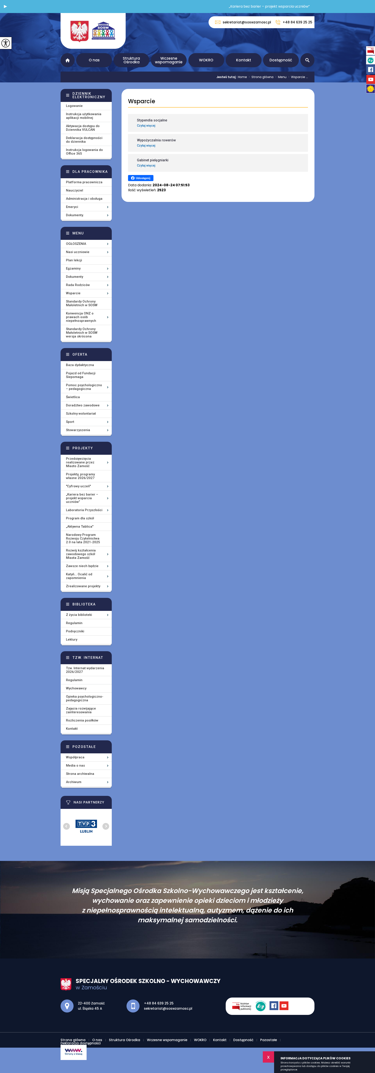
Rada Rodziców (78, 285)
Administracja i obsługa (84, 199)
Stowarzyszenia (78, 430)
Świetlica (73, 397)
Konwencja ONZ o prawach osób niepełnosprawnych (81, 317)
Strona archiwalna (80, 774)
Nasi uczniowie (77, 252)
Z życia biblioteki (79, 615)
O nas (94, 60)
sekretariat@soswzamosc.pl (247, 22)
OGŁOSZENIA (76, 244)
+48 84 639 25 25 (297, 22)
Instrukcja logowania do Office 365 (84, 151)
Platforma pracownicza (84, 182)
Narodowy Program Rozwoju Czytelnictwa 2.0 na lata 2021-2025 (83, 538)
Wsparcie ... (298, 77)
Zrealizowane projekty (83, 586)
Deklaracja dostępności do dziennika (84, 140)
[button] (5, 6)
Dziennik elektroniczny (88, 95)
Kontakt (243, 60)
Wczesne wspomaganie (169, 60)
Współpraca (75, 757)
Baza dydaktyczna (80, 365)
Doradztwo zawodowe (83, 405)
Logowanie (74, 106)
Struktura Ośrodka (131, 60)
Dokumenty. (75, 215)
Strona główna (68, 60)
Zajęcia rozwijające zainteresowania (81, 710)
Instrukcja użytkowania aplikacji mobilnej (83, 116)
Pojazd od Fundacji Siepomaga (80, 375)
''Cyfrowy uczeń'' (78, 486)
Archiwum (73, 782)
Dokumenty (74, 277)
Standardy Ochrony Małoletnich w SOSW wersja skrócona (81, 332)
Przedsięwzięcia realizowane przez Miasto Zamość (80, 462)
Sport (70, 422)
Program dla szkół (80, 518)
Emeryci (72, 207)
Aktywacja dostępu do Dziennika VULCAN (83, 128)
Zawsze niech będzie (82, 566)
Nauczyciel (74, 190)
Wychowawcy (76, 688)
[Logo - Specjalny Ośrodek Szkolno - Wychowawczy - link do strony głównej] (93, 31)
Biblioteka (84, 604)
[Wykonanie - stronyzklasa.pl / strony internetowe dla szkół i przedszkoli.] (73, 1052)
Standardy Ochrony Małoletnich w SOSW (81, 303)
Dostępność (281, 60)
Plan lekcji (74, 260)
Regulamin (74, 623)
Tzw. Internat (87, 658)
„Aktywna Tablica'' (79, 526)
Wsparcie (141, 101)
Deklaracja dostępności (81, 1043)
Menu (280, 77)
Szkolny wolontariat (81, 413)
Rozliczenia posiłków (82, 720)
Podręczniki (75, 631)
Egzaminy (73, 268)
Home (242, 77)
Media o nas (75, 765)
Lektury (71, 639)
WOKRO (206, 60)
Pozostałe (84, 747)
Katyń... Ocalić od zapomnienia (79, 576)
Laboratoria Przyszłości (84, 510)
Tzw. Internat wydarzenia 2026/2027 (85, 670)
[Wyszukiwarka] (307, 60)
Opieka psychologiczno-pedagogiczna (84, 698)
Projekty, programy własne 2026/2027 (80, 476)
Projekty (82, 448)
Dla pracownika (90, 172)
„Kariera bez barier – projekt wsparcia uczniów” (82, 498)
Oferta (79, 354)
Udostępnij (143, 178)
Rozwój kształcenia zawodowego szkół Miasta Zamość (81, 554)
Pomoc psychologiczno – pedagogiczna (84, 387)
